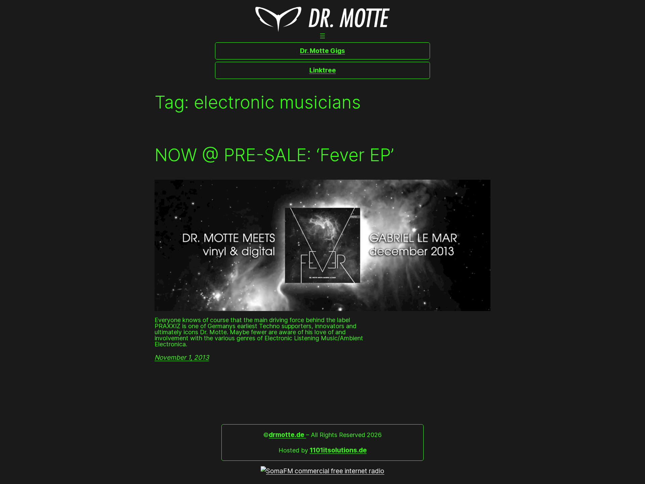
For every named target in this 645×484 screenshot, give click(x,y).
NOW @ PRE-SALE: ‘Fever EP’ (274, 155)
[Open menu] (322, 36)
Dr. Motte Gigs (322, 51)
